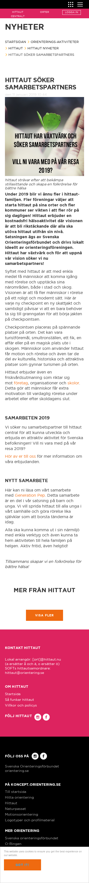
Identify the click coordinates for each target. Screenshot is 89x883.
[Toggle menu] (80, 4)
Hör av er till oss (20, 456)
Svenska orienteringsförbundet (31, 838)
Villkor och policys (21, 705)
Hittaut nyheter (43, 48)
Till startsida (15, 792)
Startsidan (15, 41)
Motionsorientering (21, 814)
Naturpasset (15, 809)
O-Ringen (13, 844)
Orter (44, 12)
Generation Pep (30, 495)
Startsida (13, 694)
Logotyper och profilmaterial (30, 820)
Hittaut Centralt (17, 14)
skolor (73, 383)
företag (21, 383)
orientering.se (17, 771)
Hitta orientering (19, 797)
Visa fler (44, 615)
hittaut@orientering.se (24, 673)
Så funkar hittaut (19, 700)
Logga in (71, 12)
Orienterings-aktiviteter (55, 41)
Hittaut (15, 48)
